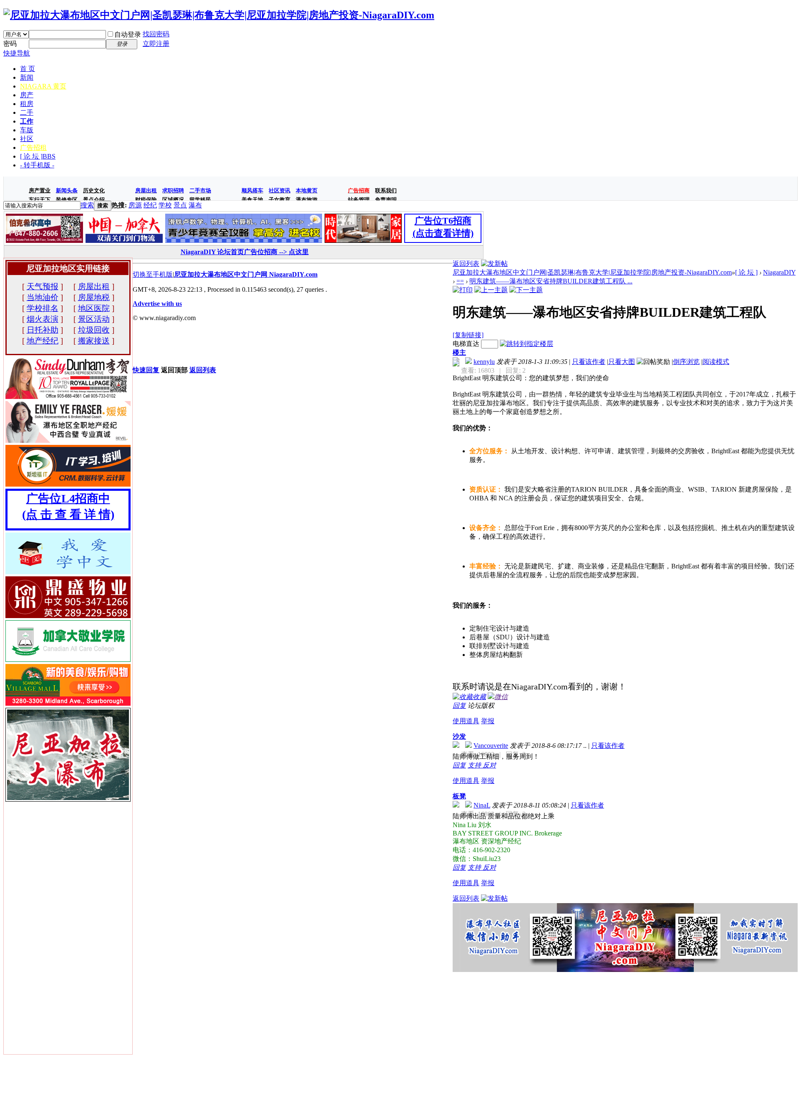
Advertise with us (157, 303)
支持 (475, 765)
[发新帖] (494, 263)
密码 (10, 43)
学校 (165, 205)
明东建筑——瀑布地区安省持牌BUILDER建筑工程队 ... (550, 281)
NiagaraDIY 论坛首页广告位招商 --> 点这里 (245, 251)
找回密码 (156, 34)
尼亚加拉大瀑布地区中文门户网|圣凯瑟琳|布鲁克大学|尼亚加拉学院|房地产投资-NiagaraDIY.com (592, 272)
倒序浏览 (686, 361)
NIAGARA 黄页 (43, 86)
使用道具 (466, 720)
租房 (26, 103)
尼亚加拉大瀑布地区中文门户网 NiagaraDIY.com (245, 274)
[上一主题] (491, 289)
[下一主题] (526, 289)
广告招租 (33, 147)
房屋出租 (94, 286)
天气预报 (42, 286)
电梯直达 (466, 343)
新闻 (26, 77)
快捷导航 (16, 53)
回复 (459, 705)
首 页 (27, 68)
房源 (135, 205)
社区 (26, 138)
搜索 (87, 205)
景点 (180, 205)
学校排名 (42, 308)
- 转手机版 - (37, 165)
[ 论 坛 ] (37, 156)
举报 (487, 720)
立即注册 (156, 43)
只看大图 (621, 361)
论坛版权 (481, 705)
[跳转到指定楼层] (526, 343)
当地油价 (42, 297)
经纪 (150, 205)
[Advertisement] (625, 1030)
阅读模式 (716, 361)
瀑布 (195, 205)
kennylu (484, 361)
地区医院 (94, 308)
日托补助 (42, 330)
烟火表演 (42, 319)
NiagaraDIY (779, 272)
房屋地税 (94, 297)
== (460, 281)
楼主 (459, 352)
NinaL (482, 805)
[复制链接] (468, 334)
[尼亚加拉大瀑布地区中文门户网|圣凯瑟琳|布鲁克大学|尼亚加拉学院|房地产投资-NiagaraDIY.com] (218, 15)
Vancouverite (491, 745)
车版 (26, 130)
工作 (26, 121)
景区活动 (94, 319)
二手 (26, 112)
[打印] (463, 289)
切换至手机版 (153, 274)
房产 (26, 94)
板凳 (459, 796)
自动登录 (127, 34)
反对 (489, 765)
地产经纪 (42, 340)
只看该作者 (588, 361)
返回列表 (466, 263)
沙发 (459, 736)
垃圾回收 (94, 330)
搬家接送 (94, 340)
